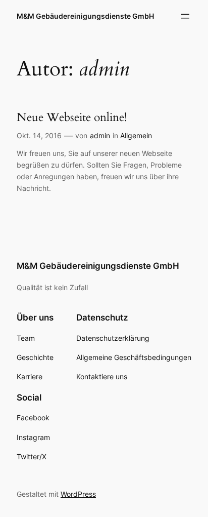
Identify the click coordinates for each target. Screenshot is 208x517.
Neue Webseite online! (72, 117)
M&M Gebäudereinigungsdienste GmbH (85, 16)
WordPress (78, 494)
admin (100, 135)
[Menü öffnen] (185, 16)
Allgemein (136, 135)
